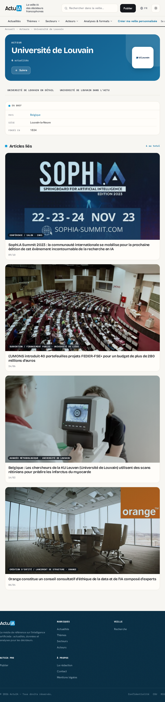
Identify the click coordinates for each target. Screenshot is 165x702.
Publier (128, 8)
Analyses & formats (96, 21)
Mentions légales (67, 677)
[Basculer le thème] (156, 8)
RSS (163, 694)
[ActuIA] (13, 8)
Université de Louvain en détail (30, 90)
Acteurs (70, 21)
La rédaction (64, 665)
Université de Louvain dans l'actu (84, 90)
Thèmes (32, 21)
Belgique (35, 115)
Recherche (120, 629)
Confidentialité (138, 694)
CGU (155, 694)
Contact (62, 671)
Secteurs (51, 21)
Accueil (10, 29)
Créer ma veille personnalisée (137, 21)
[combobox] (92, 8)
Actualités (14, 21)
